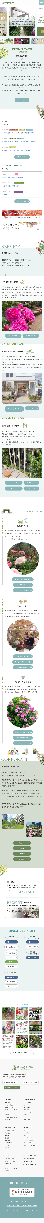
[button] (3, 21)
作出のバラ (7, 1102)
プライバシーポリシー (27, 1201)
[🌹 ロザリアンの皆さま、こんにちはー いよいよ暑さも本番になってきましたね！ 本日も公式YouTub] (35, 1013)
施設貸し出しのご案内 (30, 1145)
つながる (26, 1133)
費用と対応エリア (9, 1140)
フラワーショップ (9, 1158)
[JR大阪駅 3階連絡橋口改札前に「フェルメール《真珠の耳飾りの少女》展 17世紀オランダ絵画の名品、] (35, 1027)
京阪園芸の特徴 (29, 1159)
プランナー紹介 (28, 1112)
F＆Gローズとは (9, 1105)
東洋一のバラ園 (9, 1107)
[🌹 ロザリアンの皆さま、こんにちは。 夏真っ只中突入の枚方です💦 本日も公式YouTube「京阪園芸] (22, 1013)
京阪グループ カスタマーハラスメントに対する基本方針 (22, 1206)
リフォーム (27, 1107)
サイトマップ (14, 1201)
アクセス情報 (27, 1143)
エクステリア (27, 1102)
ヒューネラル (8, 1166)
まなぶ (26, 1130)
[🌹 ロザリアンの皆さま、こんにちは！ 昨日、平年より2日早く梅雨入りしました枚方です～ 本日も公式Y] (22, 1041)
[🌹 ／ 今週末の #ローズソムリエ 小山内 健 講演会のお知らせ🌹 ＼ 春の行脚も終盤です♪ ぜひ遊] (8, 1041)
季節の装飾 (7, 1133)
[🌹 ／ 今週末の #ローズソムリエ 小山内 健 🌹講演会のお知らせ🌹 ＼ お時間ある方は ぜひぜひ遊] (8, 1027)
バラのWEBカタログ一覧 (11, 1117)
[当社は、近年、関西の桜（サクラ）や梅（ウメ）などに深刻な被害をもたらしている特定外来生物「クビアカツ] (8, 1013)
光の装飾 (7, 1135)
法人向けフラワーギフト (11, 1168)
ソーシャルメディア (30, 1164)
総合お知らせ (28, 1162)
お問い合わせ (27, 1119)
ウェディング (8, 1163)
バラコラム (7, 1112)
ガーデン (26, 1105)
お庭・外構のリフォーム (31, 1100)
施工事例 (26, 1110)
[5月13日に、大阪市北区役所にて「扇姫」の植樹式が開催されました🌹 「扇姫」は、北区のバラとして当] (35, 1041)
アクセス (26, 1117)
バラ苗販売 (8, 1100)
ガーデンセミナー (28, 1138)
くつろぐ (26, 1135)
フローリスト (9, 1156)
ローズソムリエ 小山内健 (11, 1110)
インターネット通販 (10, 1161)
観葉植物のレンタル (11, 1128)
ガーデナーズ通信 (28, 1140)
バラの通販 (7, 1119)
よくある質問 (8, 1143)
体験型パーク (28, 1128)
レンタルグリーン (9, 1130)
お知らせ (7, 1115)
